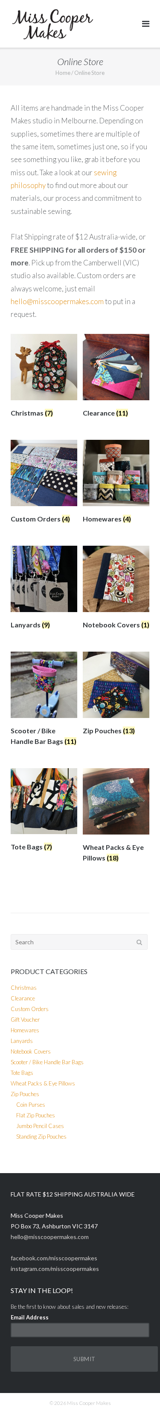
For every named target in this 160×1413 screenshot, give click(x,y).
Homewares (25, 1030)
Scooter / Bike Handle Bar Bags (47, 1062)
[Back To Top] (138, 1392)
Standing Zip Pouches (41, 1136)
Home (62, 72)
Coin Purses (30, 1104)
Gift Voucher (25, 1019)
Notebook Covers (31, 1051)
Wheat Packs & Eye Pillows (43, 1083)
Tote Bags (22, 1072)
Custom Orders (30, 1009)
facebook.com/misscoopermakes (54, 1258)
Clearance (23, 998)
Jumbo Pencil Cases (40, 1125)
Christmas (24, 987)
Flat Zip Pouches (35, 1115)
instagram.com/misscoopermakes (55, 1268)
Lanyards (22, 1040)
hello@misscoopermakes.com (57, 301)
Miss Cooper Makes (89, 1403)
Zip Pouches (25, 1094)
